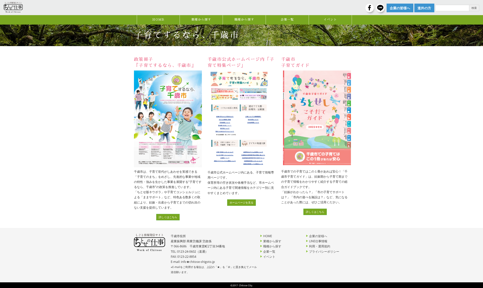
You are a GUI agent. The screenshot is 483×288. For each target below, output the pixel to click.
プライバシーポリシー (324, 251)
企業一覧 (287, 19)
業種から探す (201, 19)
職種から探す (244, 19)
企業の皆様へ (318, 236)
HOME (158, 19)
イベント (330, 19)
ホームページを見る (241, 202)
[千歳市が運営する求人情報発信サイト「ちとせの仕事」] (13, 7)
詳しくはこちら (168, 217)
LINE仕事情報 (318, 241)
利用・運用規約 (319, 246)
